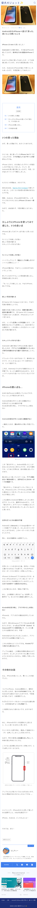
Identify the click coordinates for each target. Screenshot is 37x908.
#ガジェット (6, 839)
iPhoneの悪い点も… (15, 125)
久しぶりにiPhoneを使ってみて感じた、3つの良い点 (20, 120)
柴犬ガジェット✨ (12, 2)
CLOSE (18, 111)
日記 (21, 27)
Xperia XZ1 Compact (20, 188)
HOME (3, 900)
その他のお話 (12, 128)
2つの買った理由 (13, 115)
